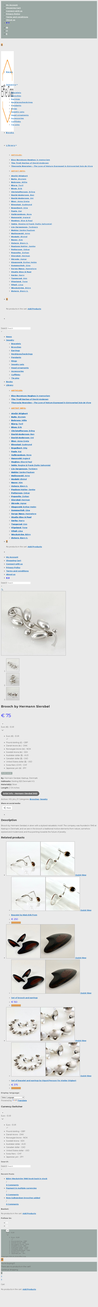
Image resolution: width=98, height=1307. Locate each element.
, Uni (22, 437)
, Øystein (18, 417)
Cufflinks (15, 374)
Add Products (34, 309)
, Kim (17, 482)
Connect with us (14, 11)
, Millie (19, 420)
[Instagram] (7, 1226)
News (9, 336)
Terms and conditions (17, 17)
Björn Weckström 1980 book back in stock (26, 1179)
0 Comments (12, 1185)
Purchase (7, 773)
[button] (2, 589)
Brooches (16, 347)
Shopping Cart (13, 8)
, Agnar (19, 503)
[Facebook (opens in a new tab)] (7, 28)
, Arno (20, 475)
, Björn (21, 534)
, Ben (22, 434)
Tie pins (15, 378)
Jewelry (10, 340)
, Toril (17, 424)
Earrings (15, 350)
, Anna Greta (20, 441)
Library (9, 385)
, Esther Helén (23, 507)
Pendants (16, 357)
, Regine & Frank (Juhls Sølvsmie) (30, 465)
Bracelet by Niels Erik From (24, 915)
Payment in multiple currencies (21, 1188)
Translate (22, 1100)
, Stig (19, 448)
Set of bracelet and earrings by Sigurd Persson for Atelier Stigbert (43, 1080)
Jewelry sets (17, 364)
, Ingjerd (20, 458)
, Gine (20, 510)
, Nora (21, 455)
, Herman (20, 500)
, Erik (16, 427)
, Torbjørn (24, 469)
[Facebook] (7, 1223)
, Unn (19, 524)
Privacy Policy (13, 14)
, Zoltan (20, 496)
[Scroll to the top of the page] (2, 1259)
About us (10, 20)
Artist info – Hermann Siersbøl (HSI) (20, 793)
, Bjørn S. (19, 486)
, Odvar (20, 493)
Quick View (80, 875)
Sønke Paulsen (22, 472)
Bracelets (16, 343)
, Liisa (17, 531)
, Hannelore (23, 513)
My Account (12, 5)
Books (9, 381)
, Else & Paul (21, 462)
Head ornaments (20, 368)
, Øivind (19, 479)
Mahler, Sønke (23, 489)
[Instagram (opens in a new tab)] (7, 31)
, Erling (23, 431)
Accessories (17, 371)
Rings (14, 361)
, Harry (17, 520)
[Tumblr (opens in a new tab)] (6, 34)
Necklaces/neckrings (22, 354)
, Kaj (16, 451)
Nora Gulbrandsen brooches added (23, 1198)
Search (4, 328)
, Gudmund (21, 444)
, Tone (19, 527)
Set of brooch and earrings (24, 998)
